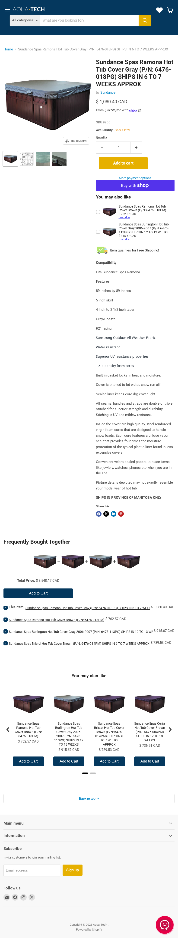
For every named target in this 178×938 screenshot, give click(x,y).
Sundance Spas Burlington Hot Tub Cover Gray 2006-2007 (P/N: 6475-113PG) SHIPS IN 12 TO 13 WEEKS (84, 632)
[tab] (85, 773)
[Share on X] (106, 514)
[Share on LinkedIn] (113, 514)
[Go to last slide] (8, 729)
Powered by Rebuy (89, 779)
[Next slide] (170, 729)
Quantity (101, 137)
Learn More (124, 217)
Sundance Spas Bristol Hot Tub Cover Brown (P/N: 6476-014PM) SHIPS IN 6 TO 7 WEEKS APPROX (79, 643)
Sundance (107, 92)
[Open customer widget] (165, 926)
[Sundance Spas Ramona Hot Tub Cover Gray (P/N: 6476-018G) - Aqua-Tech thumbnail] (10, 158)
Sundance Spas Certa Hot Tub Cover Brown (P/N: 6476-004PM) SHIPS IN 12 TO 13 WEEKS (149, 732)
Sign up (72, 870)
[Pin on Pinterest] (121, 514)
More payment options (135, 178)
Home (8, 49)
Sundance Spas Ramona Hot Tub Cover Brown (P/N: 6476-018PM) (56, 620)
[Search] (145, 20)
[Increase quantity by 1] (136, 148)
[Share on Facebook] (99, 514)
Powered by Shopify (89, 929)
